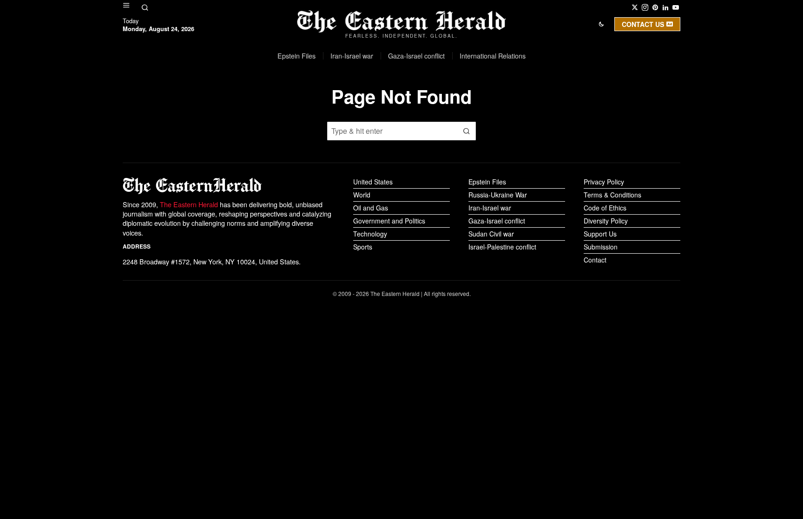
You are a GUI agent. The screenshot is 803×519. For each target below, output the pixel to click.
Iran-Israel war (489, 207)
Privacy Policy (604, 181)
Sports (362, 246)
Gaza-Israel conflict (496, 220)
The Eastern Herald (189, 204)
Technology (370, 233)
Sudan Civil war (491, 233)
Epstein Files (487, 181)
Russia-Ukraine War (497, 194)
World (361, 194)
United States (373, 181)
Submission (601, 246)
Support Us (600, 233)
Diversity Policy (606, 220)
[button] (466, 131)
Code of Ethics (605, 207)
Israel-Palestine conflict (502, 246)
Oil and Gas (370, 207)
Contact (595, 259)
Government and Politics (389, 220)
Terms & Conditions (612, 194)
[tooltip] (634, 7)
